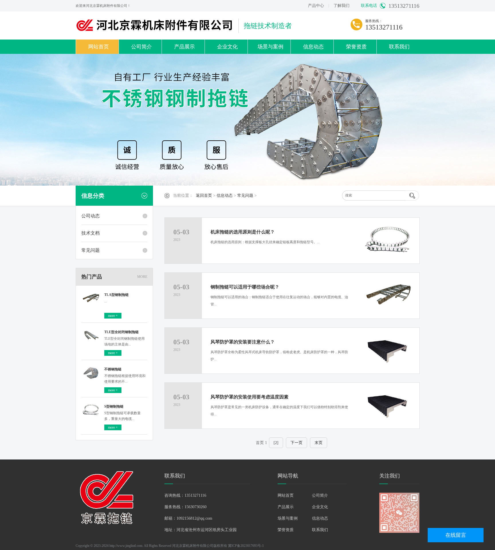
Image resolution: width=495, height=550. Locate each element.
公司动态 (90, 215)
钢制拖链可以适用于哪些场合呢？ (245, 286)
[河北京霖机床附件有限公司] (154, 27)
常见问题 (245, 195)
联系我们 (399, 47)
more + (113, 316)
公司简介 (141, 47)
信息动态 (313, 47)
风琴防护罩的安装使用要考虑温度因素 (249, 396)
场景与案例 (270, 47)
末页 (319, 443)
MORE (142, 277)
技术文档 (90, 233)
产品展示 (184, 47)
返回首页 (204, 195)
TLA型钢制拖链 (116, 295)
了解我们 (341, 5)
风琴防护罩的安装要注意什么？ (243, 341)
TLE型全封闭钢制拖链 (121, 332)
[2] (276, 443)
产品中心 (316, 5)
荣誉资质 (356, 47)
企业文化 (227, 47)
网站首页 (98, 47)
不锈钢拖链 (112, 369)
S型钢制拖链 (113, 406)
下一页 (296, 443)
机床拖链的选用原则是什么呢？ (243, 231)
